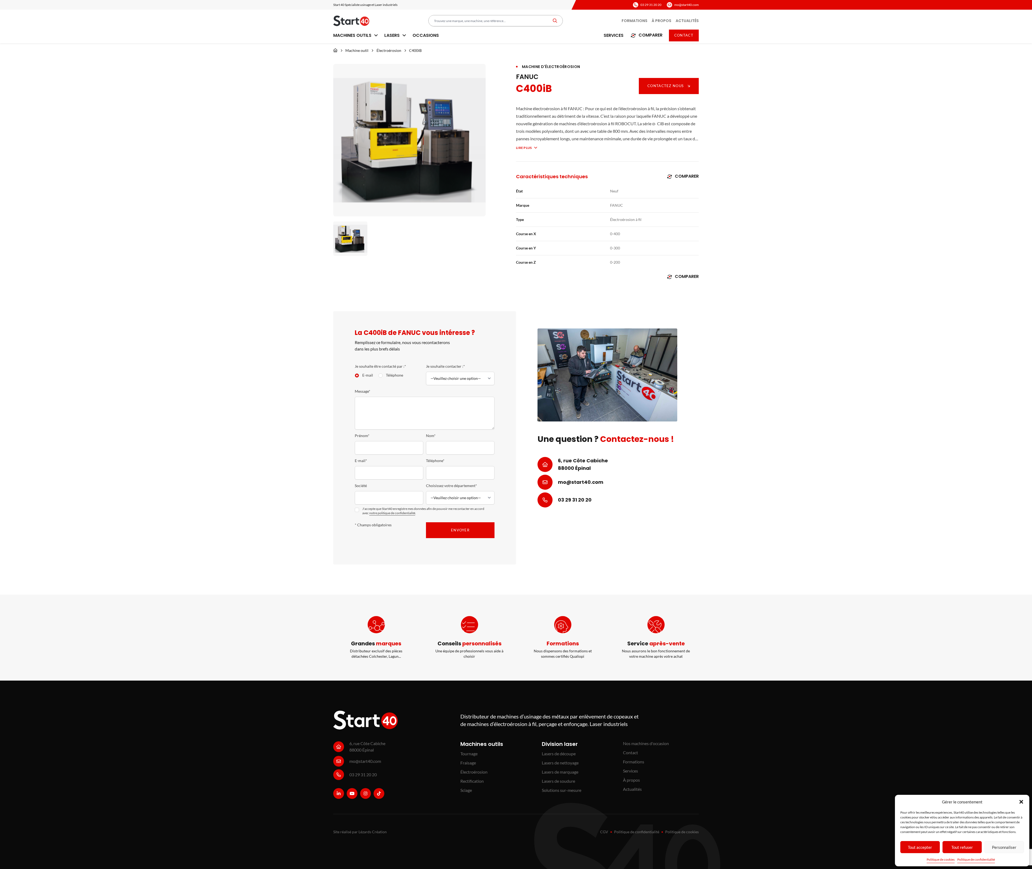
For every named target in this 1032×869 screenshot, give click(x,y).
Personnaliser (1004, 847)
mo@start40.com (686, 5)
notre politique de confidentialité (392, 513)
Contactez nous (665, 86)
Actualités (687, 20)
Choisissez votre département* (451, 485)
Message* (362, 391)
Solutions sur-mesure (561, 790)
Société (361, 485)
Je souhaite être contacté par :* (380, 366)
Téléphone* (435, 460)
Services (614, 35)
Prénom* (362, 435)
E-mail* (361, 460)
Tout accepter (920, 847)
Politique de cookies (941, 859)
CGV (604, 831)
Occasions (426, 35)
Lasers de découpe (559, 753)
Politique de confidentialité (976, 859)
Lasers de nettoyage (560, 762)
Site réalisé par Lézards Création (360, 831)
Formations (634, 20)
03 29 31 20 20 (650, 5)
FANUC (527, 77)
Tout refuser (962, 847)
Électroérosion (389, 50)
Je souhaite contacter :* (445, 366)
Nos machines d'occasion (646, 743)
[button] (1021, 801)
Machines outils (352, 35)
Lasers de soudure (558, 781)
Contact (683, 35)
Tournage (469, 753)
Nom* (431, 435)
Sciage (466, 790)
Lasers (392, 35)
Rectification (472, 781)
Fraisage (468, 762)
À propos (661, 20)
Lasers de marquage (560, 771)
